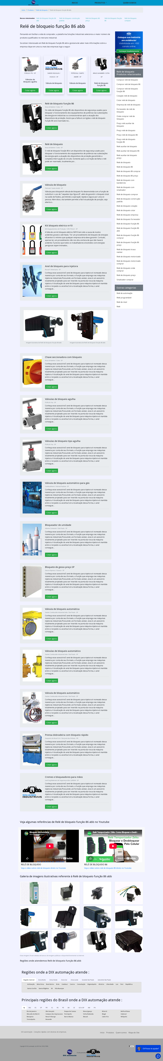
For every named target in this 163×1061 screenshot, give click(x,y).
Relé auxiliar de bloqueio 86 (128, 151)
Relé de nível (122, 302)
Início (102, 1032)
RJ (24, 1008)
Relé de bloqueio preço (126, 275)
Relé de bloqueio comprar (130, 19)
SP (41, 1008)
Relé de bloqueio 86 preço (93, 19)
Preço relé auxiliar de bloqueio (125, 124)
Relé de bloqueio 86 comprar (128, 171)
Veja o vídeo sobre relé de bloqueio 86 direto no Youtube (107, 868)
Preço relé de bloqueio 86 (127, 135)
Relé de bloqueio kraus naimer (126, 250)
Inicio (75, 2)
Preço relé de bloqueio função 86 (126, 140)
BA (69, 1008)
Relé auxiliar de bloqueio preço (127, 156)
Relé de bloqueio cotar (126, 210)
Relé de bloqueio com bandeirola (125, 181)
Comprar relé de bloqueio (127, 80)
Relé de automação (124, 293)
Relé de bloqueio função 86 (113, 19)
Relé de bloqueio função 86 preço (128, 243)
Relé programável (124, 297)
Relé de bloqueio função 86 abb (46, 19)
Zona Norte (42, 980)
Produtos (100, 2)
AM (89, 1008)
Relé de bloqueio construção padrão (69, 19)
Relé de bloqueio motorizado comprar (128, 262)
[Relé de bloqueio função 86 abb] (30, 64)
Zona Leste (74, 980)
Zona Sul (64, 980)
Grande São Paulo (88, 980)
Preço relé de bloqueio (126, 130)
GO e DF (81, 1008)
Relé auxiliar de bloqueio (127, 146)
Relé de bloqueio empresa (127, 215)
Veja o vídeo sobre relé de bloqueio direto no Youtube (43, 868)
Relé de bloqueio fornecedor (128, 219)
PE (63, 1008)
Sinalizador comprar (125, 279)
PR (46, 1008)
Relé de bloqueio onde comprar (126, 269)
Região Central (29, 980)
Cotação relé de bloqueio (127, 96)
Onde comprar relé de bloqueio (126, 117)
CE (74, 1008)
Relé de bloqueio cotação (127, 206)
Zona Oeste (53, 980)
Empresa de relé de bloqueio (128, 104)
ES (35, 1008)
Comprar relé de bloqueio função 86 (127, 90)
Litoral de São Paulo (104, 980)
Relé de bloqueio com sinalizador (125, 188)
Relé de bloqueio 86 (125, 167)
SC (52, 1008)
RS (58, 1008)
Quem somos (129, 2)
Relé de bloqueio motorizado (128, 256)
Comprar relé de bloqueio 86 (128, 84)
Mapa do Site (134, 1032)
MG (30, 1008)
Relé (118, 306)
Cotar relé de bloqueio (126, 100)
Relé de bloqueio (123, 162)
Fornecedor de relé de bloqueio (126, 110)
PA (95, 1008)
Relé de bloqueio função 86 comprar (128, 236)
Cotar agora (30, 90)
